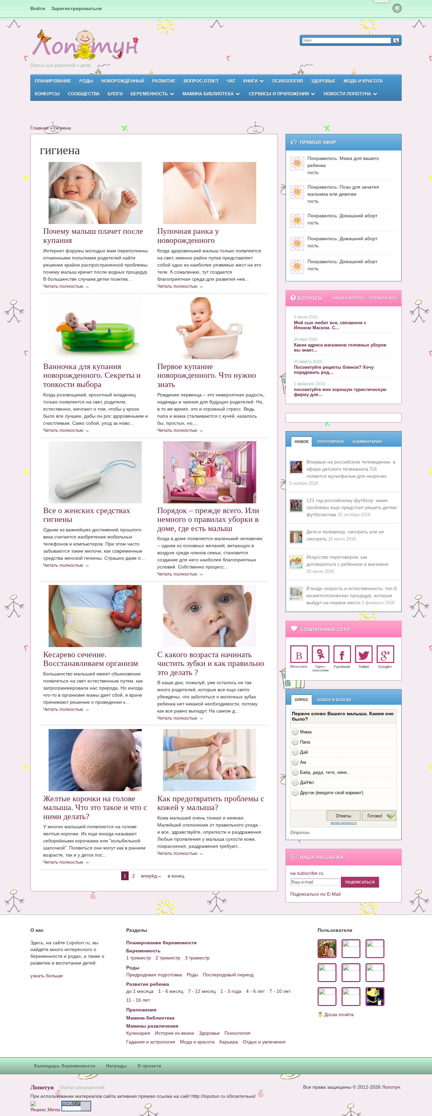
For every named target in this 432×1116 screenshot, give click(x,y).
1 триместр (138, 957)
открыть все (383, 298)
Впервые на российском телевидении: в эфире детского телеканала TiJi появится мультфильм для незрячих (350, 469)
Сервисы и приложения (279, 93)
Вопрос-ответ (201, 81)
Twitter (363, 667)
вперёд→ (151, 875)
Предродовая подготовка (154, 974)
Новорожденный (122, 81)
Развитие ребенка (147, 984)
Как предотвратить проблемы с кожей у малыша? (210, 803)
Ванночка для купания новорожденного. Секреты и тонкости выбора (92, 375)
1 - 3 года (230, 991)
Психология (287, 81)
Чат (231, 81)
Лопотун (42, 1087)
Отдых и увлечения (264, 1041)
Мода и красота (363, 81)
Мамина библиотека (208, 93)
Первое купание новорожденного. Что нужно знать (206, 375)
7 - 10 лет (280, 991)
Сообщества (84, 93)
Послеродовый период (228, 974)
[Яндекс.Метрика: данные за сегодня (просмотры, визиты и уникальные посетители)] (45, 1106)
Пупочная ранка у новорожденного (188, 235)
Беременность (149, 93)
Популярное (330, 442)
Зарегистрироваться (76, 8)
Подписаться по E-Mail (315, 894)
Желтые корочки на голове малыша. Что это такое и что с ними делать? (95, 807)
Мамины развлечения (152, 1026)
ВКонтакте (298, 666)
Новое (301, 442)
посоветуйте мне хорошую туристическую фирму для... (340, 392)
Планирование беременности (161, 942)
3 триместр (197, 957)
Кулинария (138, 1033)
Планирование (53, 81)
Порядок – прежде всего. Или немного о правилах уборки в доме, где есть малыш (208, 519)
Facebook (342, 667)
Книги (250, 81)
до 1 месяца (140, 991)
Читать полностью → (66, 286)
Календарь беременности (65, 1065)
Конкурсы (47, 93)
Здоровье (323, 81)
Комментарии (367, 442)
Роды (86, 81)
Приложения (141, 1009)
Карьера (228, 1041)
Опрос (301, 700)
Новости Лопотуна (347, 93)
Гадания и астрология (150, 1041)
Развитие (164, 81)
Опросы (299, 832)
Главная (39, 128)
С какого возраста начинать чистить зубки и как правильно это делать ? (210, 663)
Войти (37, 8)
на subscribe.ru (306, 873)
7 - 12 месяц (202, 991)
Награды (116, 1065)
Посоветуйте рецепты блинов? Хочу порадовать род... (334, 370)
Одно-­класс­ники (321, 668)
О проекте (149, 1065)
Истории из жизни (174, 1033)
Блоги (115, 93)
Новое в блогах (334, 700)
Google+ (385, 667)
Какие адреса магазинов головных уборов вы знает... (340, 347)
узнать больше (46, 975)
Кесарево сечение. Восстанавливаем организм (90, 659)
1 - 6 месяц (170, 991)
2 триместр (168, 957)
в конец (176, 875)
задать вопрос (348, 298)
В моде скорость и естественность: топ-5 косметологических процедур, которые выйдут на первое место (351, 595)
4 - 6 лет (255, 991)
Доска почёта (339, 1014)
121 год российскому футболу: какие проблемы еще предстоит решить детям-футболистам (352, 507)
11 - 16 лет (138, 1000)
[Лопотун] (84, 50)
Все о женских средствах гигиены (86, 515)
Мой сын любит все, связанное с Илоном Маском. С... (330, 325)
